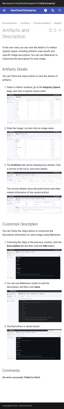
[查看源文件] (50, 30)
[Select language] (53, 10)
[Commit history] (60, 30)
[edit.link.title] (55, 30)
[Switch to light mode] (46, 10)
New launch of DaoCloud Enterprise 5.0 (28, 3)
